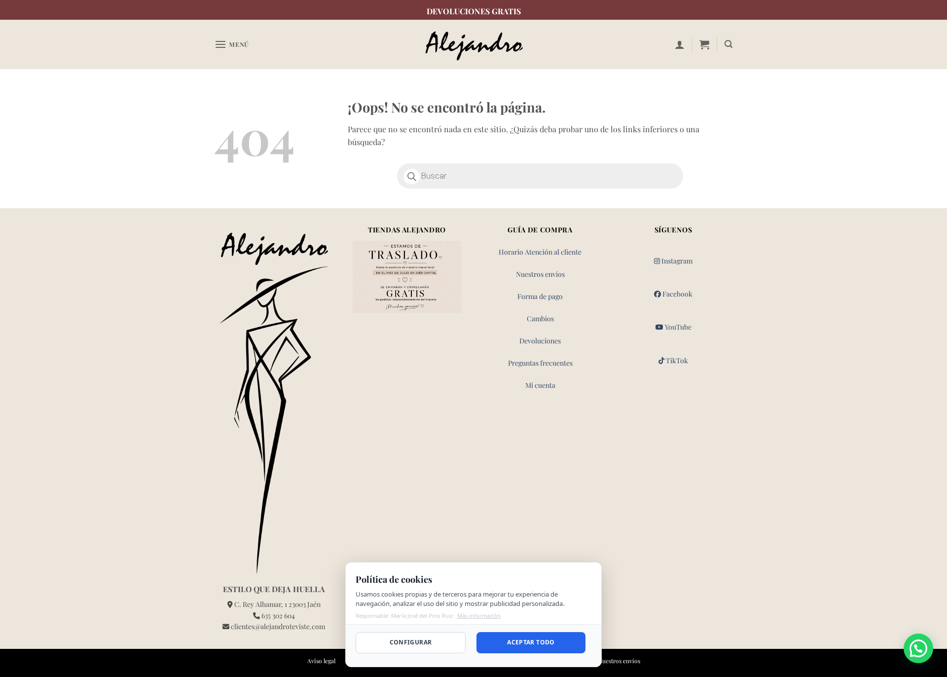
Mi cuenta (540, 385)
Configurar (411, 642)
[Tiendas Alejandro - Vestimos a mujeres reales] (473, 44)
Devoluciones (540, 340)
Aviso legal (321, 661)
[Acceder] (680, 44)
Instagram (676, 260)
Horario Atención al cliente (540, 252)
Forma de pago (540, 296)
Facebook (676, 294)
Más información (479, 615)
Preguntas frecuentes (540, 363)
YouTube (677, 327)
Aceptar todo (530, 642)
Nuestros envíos (540, 274)
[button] (232, 44)
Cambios (540, 318)
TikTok (676, 360)
